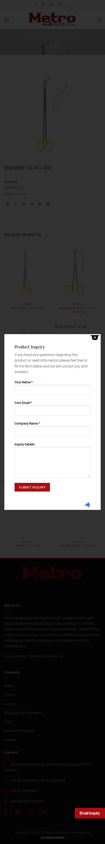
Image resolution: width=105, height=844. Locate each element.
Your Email (23, 403)
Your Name (24, 382)
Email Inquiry (90, 813)
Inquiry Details (25, 444)
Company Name (27, 423)
